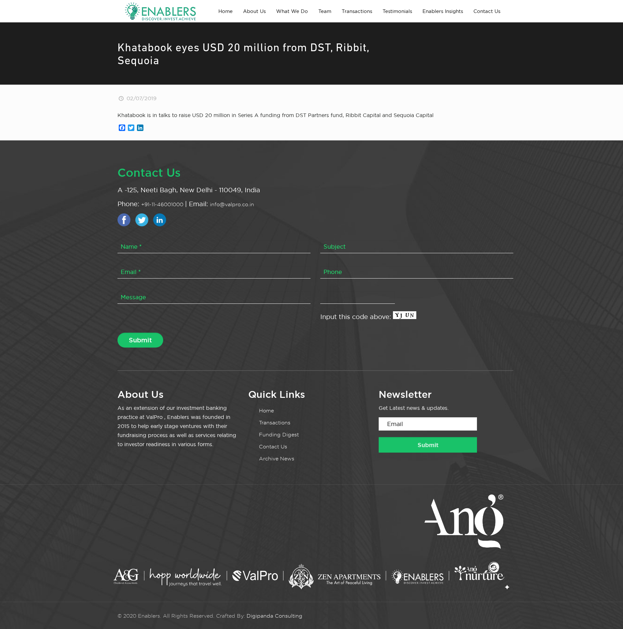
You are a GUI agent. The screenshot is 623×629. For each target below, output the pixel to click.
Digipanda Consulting (274, 616)
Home (266, 410)
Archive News (276, 458)
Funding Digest (279, 434)
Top (607, 613)
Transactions (274, 422)
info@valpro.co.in (232, 204)
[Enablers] (160, 11)
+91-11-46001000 (163, 204)
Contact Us (273, 446)
